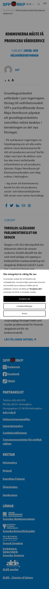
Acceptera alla (24, 299)
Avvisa (24, 313)
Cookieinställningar (24, 306)
